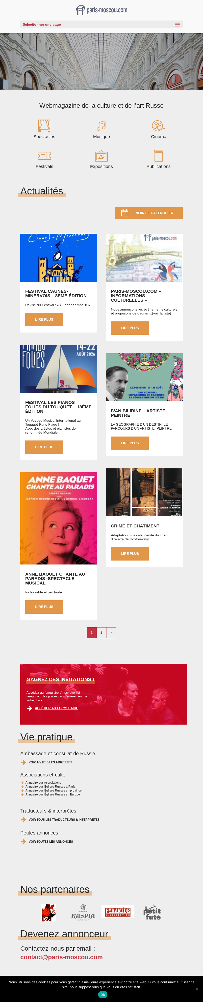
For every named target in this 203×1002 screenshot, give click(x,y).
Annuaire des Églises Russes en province (53, 790)
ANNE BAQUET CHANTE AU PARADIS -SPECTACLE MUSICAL (55, 578)
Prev (40, 913)
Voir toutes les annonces (51, 841)
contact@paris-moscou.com (61, 957)
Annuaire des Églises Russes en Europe (52, 794)
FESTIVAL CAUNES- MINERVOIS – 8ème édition (56, 293)
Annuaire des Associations (43, 782)
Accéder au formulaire (56, 708)
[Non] (196, 988)
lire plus (44, 319)
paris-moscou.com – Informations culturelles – (136, 296)
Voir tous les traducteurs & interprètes (64, 819)
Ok (103, 995)
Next (163, 913)
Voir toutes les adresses (50, 762)
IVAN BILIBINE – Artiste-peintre (139, 413)
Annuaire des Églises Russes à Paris (50, 786)
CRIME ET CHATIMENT (135, 525)
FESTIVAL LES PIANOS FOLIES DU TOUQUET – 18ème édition (58, 407)
